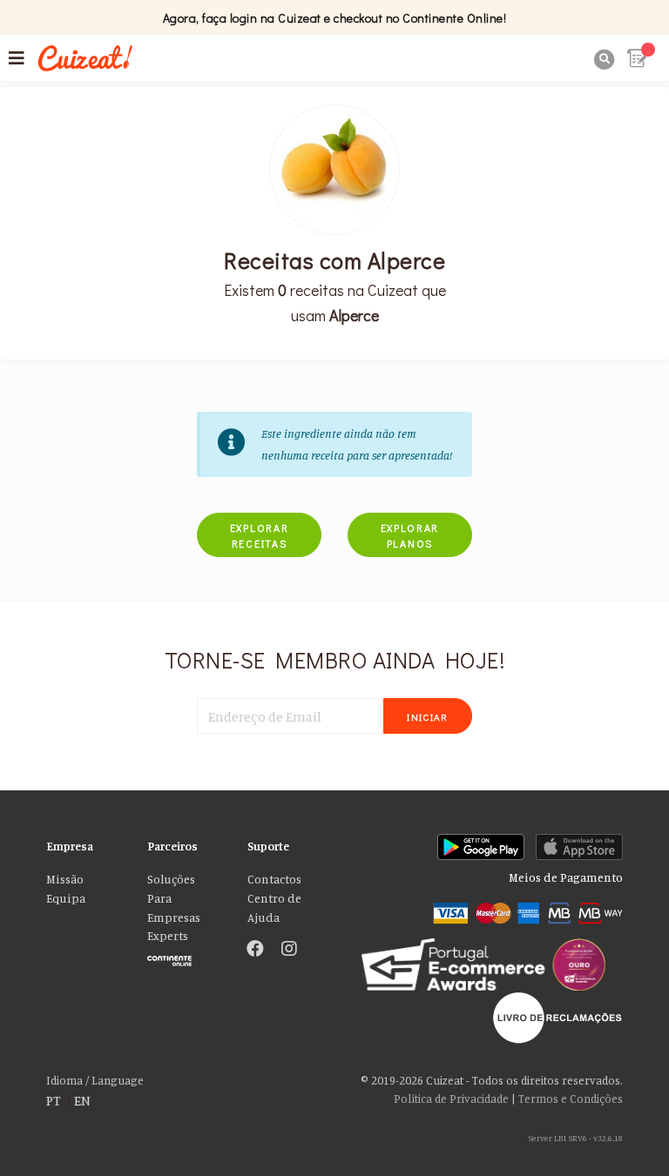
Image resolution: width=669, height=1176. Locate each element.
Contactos (274, 879)
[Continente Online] (184, 956)
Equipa (65, 898)
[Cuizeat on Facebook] (255, 950)
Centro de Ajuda (274, 907)
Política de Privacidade (451, 1098)
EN (82, 1100)
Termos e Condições (570, 1098)
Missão (65, 879)
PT (53, 1100)
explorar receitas (259, 535)
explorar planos (410, 535)
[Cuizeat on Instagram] (289, 950)
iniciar (428, 716)
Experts (167, 936)
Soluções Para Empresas (173, 898)
